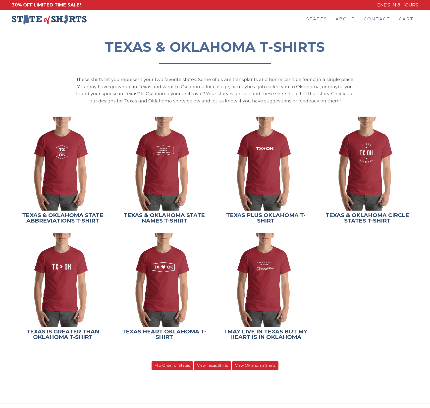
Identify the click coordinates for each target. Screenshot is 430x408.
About (345, 18)
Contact (377, 18)
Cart (406, 18)
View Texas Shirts (212, 365)
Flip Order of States (172, 365)
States (316, 18)
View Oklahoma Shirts (255, 365)
